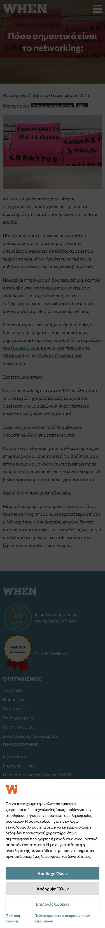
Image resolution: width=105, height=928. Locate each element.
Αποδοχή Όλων (53, 873)
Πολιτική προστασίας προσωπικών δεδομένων (62, 918)
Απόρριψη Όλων (52, 888)
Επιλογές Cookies (52, 904)
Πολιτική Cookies (13, 918)
